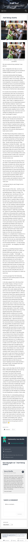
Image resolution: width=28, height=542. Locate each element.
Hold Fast (14, 3)
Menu (4, 10)
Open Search (25, 11)
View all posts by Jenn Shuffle (17, 443)
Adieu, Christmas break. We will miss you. (14, 455)
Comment (19, 514)
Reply (23, 472)
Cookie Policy (4, 536)
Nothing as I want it (9, 457)
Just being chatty (10, 18)
